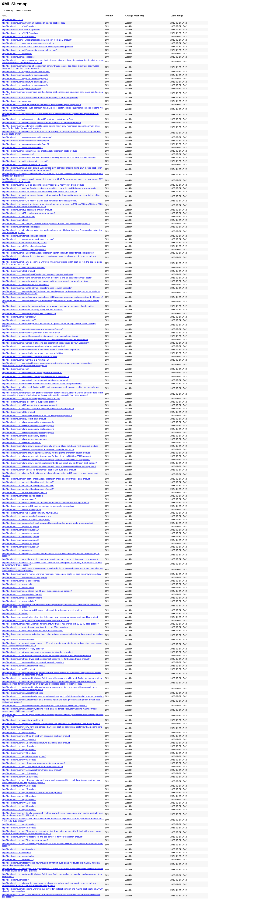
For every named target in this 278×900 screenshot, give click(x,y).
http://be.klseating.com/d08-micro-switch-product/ (24, 164)
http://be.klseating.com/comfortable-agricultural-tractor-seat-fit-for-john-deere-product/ (41, 122)
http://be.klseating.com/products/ (17, 550)
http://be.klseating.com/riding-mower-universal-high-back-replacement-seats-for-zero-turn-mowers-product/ (51, 574)
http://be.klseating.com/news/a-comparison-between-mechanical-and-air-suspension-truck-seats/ (47, 278)
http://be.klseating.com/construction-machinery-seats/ (26, 137)
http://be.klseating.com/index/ (15, 880)
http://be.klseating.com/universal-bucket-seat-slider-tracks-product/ (33, 662)
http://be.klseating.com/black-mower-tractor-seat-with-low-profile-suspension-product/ (41, 104)
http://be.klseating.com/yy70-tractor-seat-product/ (25, 840)
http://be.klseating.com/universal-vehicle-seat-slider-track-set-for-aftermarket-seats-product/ (44, 705)
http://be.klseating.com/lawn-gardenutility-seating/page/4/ (28, 429)
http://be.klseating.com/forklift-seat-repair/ (21, 227)
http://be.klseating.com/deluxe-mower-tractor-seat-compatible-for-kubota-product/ (39, 201)
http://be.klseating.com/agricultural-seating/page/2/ (25, 75)
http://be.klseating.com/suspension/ (18, 640)
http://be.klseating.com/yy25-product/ (19, 789)
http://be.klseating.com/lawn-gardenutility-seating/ (24, 436)
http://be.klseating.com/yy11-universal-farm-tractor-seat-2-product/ (32, 766)
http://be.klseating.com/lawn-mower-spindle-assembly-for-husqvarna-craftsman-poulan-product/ (46, 453)
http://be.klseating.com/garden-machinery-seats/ (24, 242)
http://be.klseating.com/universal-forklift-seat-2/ (23, 666)
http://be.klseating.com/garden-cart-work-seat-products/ (28, 239)
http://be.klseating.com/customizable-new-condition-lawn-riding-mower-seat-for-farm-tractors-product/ (49, 158)
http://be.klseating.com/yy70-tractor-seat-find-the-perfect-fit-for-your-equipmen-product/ (42, 837)
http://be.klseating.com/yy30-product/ (19, 796)
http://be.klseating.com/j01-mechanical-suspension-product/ (29, 402)
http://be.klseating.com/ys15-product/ (19, 746)
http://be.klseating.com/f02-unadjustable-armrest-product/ (28, 213)
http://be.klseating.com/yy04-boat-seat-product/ (24, 756)
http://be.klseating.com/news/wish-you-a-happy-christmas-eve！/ (32, 372)
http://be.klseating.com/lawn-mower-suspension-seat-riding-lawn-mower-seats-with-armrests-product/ (49, 466)
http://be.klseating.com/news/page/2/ (19, 317)
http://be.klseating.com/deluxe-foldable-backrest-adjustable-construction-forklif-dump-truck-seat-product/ (50, 188)
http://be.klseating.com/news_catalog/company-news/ (26, 516)
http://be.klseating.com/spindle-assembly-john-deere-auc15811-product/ (35, 627)
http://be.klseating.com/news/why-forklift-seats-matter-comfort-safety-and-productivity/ (42, 384)
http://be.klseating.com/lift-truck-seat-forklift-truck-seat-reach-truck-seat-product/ (39, 470)
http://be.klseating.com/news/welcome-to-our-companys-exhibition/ (32, 353)
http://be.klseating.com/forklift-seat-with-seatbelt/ (24, 236)
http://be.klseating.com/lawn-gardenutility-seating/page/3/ (28, 425)
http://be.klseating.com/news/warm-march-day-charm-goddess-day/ (33, 346)
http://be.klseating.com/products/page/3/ (20, 530)
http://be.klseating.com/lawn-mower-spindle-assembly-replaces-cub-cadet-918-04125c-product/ (46, 459)
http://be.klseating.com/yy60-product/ (19, 809)
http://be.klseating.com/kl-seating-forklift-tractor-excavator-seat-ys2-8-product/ (38, 408)
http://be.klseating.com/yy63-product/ (19, 828)
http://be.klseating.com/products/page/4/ (20, 533)
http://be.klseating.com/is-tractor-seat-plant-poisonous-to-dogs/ (31, 398)
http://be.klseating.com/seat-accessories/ (21, 581)
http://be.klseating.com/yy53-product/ (19, 806)
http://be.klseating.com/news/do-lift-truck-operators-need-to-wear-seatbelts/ (36, 288)
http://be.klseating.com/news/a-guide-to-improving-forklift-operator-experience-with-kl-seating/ (45, 281)
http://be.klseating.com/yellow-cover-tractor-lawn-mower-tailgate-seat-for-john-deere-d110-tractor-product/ (51, 723)
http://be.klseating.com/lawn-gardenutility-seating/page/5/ (28, 432)
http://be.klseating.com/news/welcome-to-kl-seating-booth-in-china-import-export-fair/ (41, 350)
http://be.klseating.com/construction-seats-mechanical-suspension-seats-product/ (39, 151)
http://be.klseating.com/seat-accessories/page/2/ (24, 577)
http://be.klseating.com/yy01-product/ (19, 749)
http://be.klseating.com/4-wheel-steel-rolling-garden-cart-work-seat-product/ (36, 40)
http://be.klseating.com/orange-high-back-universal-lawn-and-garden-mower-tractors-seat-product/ (47, 523)
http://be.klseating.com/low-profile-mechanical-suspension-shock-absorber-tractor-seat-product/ (46, 479)
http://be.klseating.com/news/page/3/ (19, 320)
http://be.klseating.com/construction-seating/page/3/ (25, 144)
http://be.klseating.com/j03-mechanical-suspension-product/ (29, 405)
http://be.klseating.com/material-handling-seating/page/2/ (28, 482)
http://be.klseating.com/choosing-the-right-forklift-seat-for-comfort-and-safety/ (37, 119)
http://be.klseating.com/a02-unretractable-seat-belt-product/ (29, 50)
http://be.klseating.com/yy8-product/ (18, 849)
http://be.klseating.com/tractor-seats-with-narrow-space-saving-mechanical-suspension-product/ (46, 655)
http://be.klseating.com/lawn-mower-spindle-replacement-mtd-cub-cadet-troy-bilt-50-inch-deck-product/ (49, 463)
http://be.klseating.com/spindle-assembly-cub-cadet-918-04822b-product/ (35, 620)
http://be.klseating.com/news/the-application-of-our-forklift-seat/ (31, 333)
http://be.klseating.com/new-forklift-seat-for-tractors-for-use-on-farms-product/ (38, 506)
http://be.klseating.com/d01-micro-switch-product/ (24, 161)
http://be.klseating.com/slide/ (15, 613)
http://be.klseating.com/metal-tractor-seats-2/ (22, 496)
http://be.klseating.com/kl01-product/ (18, 271)
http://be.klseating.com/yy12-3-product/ (20, 773)
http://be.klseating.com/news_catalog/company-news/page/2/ (30, 513)
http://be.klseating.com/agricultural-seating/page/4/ (25, 82)
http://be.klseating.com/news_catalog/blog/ (21, 509)
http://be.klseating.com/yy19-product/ (19, 786)
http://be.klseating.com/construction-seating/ (22, 147)
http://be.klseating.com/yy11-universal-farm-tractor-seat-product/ (31, 770)
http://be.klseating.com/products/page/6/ (20, 540)
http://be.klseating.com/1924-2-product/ (20, 33)
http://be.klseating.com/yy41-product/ (19, 799)
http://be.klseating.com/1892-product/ (19, 26)
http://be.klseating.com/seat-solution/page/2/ (22, 594)
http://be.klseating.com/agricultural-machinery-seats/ (26, 71)
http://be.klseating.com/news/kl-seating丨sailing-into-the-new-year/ (32, 309)
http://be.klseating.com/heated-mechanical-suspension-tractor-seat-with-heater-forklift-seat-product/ (48, 253)
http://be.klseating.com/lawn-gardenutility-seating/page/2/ (28, 422)
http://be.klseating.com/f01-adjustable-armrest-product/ (27, 210)
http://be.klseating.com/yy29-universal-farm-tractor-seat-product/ (32, 792)
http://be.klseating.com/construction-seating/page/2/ (25, 141)
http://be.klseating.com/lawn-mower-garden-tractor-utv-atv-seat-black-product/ (38, 449)
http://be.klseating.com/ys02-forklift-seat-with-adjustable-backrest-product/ (36, 736)
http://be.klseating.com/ (12, 19)
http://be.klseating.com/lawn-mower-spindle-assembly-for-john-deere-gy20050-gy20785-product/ (46, 456)
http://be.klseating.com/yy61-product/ (19, 824)
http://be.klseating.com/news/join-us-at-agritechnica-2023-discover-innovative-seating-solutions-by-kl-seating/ (52, 297)
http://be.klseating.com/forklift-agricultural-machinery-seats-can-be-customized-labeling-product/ (46, 223)
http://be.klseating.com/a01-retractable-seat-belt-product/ (28, 43)
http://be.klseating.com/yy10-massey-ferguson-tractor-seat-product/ (33, 763)
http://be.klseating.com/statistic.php (18, 859)
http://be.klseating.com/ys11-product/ (19, 739)
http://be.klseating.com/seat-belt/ (17, 584)
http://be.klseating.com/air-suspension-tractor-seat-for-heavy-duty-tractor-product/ (40, 97)
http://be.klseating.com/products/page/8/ (20, 547)
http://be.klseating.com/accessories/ (18, 57)
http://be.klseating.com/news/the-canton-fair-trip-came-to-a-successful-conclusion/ (40, 336)
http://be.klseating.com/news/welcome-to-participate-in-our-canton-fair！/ (35, 376)
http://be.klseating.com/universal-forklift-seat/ (22, 693)
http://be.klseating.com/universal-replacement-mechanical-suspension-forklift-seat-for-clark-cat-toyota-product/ (53, 696)
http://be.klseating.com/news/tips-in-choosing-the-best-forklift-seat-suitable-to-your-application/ (45, 343)
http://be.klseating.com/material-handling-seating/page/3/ (28, 485)
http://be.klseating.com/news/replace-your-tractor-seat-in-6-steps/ (32, 329)
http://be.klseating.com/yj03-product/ (18, 669)
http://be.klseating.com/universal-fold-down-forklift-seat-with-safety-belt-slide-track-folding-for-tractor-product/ (52, 678)
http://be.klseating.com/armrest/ (16, 101)
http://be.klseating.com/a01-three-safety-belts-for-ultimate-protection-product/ (37, 47)
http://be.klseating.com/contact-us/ (18, 154)
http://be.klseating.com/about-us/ (17, 53)
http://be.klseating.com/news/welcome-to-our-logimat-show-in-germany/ (35, 380)
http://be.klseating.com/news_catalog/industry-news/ (26, 519)
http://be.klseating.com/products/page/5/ (20, 536)
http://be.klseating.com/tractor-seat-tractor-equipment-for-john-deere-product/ (37, 652)
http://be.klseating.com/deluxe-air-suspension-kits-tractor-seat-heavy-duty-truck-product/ (43, 185)
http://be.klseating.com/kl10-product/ (18, 412)
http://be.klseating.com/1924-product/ (19, 36)
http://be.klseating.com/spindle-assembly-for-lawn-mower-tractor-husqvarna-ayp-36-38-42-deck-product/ (50, 624)
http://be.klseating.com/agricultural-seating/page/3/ (25, 78)
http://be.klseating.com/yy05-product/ (19, 760)
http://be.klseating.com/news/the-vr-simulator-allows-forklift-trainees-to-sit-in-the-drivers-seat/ (45, 339)
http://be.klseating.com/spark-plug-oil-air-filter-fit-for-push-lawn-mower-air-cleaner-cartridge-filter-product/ (50, 617)
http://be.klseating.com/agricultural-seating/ (21, 88)
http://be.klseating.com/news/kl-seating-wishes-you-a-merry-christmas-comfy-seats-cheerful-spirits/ (48, 306)
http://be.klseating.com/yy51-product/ (19, 803)
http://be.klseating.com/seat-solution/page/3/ (22, 598)
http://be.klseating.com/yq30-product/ (19, 732)
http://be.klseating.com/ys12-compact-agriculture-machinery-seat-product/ (36, 743)
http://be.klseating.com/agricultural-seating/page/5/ (25, 85)
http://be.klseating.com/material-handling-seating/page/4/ (28, 489)
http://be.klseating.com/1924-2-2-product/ (21, 30)
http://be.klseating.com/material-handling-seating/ (24, 492)
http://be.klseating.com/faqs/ (15, 220)
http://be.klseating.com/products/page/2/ (20, 526)
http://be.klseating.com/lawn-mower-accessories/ (24, 439)
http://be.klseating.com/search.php (18, 856)
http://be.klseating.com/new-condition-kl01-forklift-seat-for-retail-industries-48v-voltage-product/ (45, 502)
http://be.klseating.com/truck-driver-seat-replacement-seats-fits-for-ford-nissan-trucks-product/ (45, 659)
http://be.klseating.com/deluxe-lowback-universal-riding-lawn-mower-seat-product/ (39, 191)
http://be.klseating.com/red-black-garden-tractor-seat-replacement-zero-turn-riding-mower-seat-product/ (50, 559)
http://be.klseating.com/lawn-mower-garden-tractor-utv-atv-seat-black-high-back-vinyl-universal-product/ (50, 446)
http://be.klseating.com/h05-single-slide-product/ (24, 249)
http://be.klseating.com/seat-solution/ (19, 601)
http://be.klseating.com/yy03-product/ (19, 753)
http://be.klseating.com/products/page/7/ (20, 543)
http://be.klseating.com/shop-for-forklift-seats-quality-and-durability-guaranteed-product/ (42, 610)
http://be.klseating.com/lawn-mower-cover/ (21, 442)
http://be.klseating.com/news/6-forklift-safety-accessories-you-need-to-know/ (37, 274)
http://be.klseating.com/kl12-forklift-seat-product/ (24, 419)
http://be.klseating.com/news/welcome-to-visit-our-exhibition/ (29, 356)
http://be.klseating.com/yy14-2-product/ (20, 777)
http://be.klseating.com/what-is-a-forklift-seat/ (22, 720)
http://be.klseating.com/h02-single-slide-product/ (24, 246)
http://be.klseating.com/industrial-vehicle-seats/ (23, 267)
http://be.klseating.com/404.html (16, 852)
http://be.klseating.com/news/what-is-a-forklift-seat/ (25, 360)
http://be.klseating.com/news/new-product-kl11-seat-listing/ (29, 313)
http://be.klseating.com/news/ (15, 369)
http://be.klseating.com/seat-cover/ (18, 587)
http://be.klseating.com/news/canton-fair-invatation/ (25, 284)
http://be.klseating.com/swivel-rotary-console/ (23, 649)
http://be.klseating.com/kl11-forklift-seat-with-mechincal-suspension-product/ (37, 415)
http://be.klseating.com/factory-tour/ (18, 216)
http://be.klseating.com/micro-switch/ (19, 499)
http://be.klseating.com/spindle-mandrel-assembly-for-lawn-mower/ (32, 630)
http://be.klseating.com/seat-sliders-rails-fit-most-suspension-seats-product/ (37, 591)
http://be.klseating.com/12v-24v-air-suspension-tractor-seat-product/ (33, 23)
